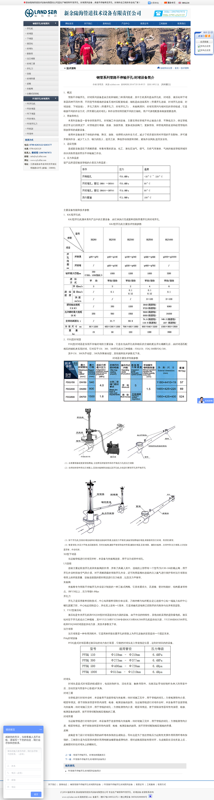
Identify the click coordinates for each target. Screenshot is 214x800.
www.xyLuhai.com (69, 797)
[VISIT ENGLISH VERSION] (183, 3)
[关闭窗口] (166, 84)
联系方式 (162, 784)
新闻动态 (63, 784)
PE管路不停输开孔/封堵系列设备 (118, 784)
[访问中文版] (169, 3)
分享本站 (155, 3)
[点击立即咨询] (204, 46)
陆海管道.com (86, 797)
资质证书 (140, 784)
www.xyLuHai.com (38, 160)
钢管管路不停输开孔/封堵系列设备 (85, 784)
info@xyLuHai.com (38, 156)
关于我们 (52, 784)
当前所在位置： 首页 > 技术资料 (174, 68)
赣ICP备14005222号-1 (110, 797)
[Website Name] (41, 17)
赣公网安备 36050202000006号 (134, 797)
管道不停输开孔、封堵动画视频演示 (89, 755)
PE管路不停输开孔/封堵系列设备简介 (89, 759)
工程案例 (151, 784)
